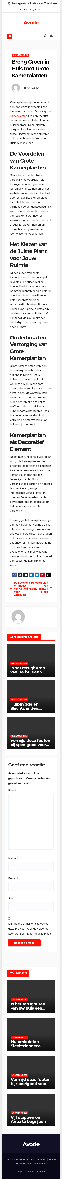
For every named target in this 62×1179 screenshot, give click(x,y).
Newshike (21, 1163)
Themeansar (38, 1163)
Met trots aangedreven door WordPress (26, 1159)
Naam (13, 858)
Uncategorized (20, 55)
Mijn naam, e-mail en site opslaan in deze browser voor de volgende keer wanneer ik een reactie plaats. (30, 928)
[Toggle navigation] (28, 36)
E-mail (13, 878)
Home (19, 1171)
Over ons (40, 1171)
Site (10, 898)
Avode (31, 23)
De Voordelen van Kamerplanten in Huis (39, 587)
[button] (45, 36)
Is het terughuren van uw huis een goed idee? (27, 671)
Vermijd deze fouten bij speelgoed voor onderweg (30, 744)
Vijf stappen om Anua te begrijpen (28, 1119)
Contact (29, 1171)
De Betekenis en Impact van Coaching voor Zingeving (22, 589)
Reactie (14, 790)
